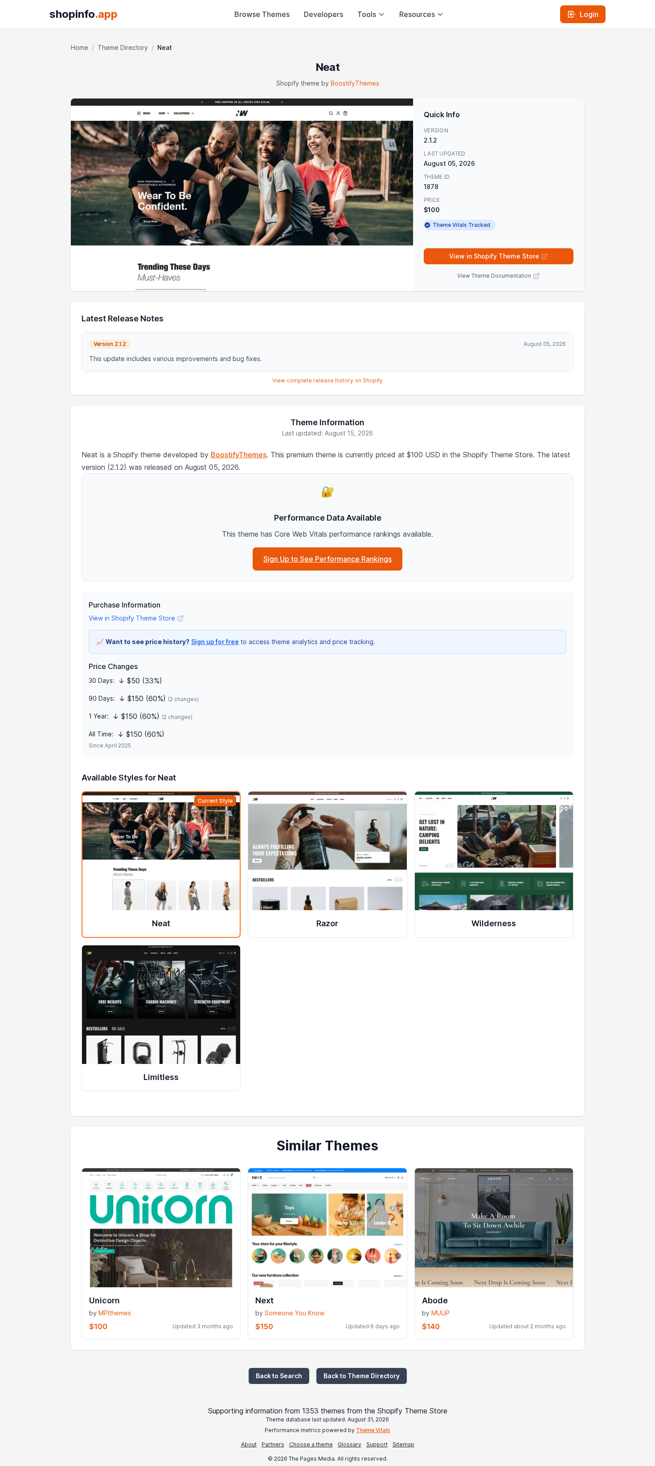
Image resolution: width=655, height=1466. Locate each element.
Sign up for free (215, 641)
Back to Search (279, 1376)
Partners (273, 1444)
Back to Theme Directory (361, 1376)
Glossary (349, 1444)
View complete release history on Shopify (327, 380)
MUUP (440, 1313)
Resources (417, 14)
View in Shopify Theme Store (494, 256)
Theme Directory (123, 47)
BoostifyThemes (355, 83)
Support (377, 1444)
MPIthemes (114, 1313)
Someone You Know (294, 1313)
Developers (323, 14)
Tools (366, 14)
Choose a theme (311, 1444)
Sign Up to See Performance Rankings (327, 558)
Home (79, 47)
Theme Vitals (373, 1430)
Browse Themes (262, 14)
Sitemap (403, 1444)
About (249, 1444)
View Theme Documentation (494, 275)
